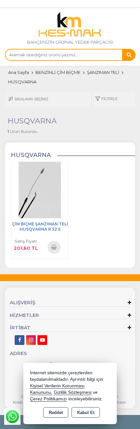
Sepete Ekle (54, 246)
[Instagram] (31, 340)
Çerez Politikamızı (48, 398)
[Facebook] (19, 340)
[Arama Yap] (128, 55)
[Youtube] (42, 340)
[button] (106, 99)
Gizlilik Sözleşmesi (72, 392)
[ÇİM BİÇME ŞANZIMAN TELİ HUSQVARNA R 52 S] (40, 190)
